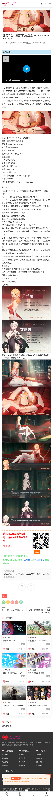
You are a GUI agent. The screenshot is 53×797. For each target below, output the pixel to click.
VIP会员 (16, 779)
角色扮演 (28, 43)
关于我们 (5, 755)
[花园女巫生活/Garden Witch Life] (14, 660)
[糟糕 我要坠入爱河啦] (39, 660)
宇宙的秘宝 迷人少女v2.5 (37, 705)
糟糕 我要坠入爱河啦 (36, 673)
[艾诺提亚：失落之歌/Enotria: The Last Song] (14, 693)
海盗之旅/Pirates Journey (38, 641)
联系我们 (5, 765)
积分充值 (22, 758)
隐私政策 (39, 762)
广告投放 (39, 765)
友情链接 (5, 758)
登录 (8, 726)
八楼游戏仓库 (9, 3)
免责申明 (5, 762)
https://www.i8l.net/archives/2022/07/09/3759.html (24, 574)
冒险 (4, 596)
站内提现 (22, 765)
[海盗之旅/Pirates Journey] (39, 628)
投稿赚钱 (39, 755)
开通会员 (22, 755)
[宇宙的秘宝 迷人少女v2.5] (39, 693)
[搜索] (41, 3)
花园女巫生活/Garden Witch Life (14, 673)
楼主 (7, 43)
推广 (44, 43)
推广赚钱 (22, 762)
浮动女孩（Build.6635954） (13, 610)
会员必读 (39, 758)
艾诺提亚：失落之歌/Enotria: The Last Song (14, 705)
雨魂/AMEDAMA (9, 641)
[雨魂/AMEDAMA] (14, 628)
